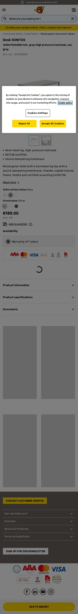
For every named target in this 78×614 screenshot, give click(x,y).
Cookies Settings (38, 113)
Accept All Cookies (53, 123)
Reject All (24, 123)
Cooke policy (65, 102)
